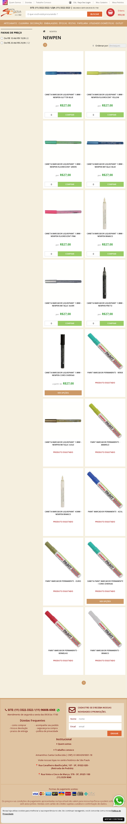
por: (58, 106)
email (73, 726)
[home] (11, 12)
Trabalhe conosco (64, 749)
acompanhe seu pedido (47, 725)
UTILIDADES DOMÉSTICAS (101, 23)
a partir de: (58, 384)
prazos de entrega (19, 731)
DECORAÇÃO (36, 23)
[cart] (115, 12)
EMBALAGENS (51, 23)
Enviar (114, 733)
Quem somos (64, 743)
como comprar (19, 725)
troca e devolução (19, 728)
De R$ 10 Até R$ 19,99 (16, 38)
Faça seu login (84, 2)
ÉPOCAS (63, 23)
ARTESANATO (10, 23)
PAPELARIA (82, 23)
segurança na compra (47, 728)
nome (73, 718)
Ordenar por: (102, 45)
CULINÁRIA (24, 23)
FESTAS (72, 23)
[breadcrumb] (44, 31)
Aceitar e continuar (114, 819)
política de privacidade (47, 731)
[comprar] (63, 114)
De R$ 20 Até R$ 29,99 (17, 42)
